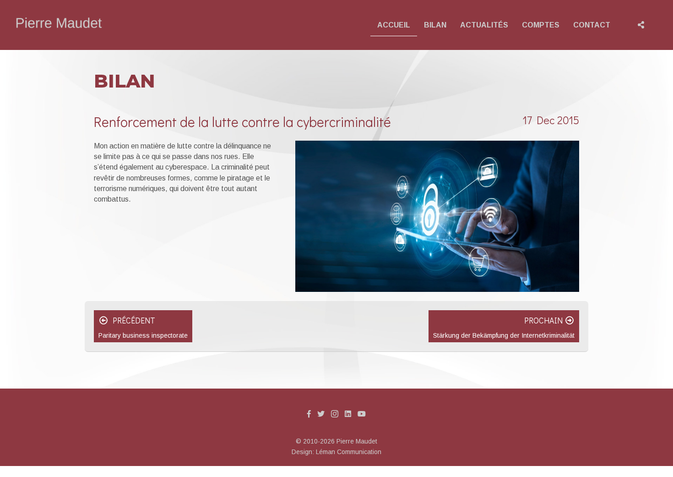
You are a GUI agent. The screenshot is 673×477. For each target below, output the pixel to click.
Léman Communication (348, 451)
